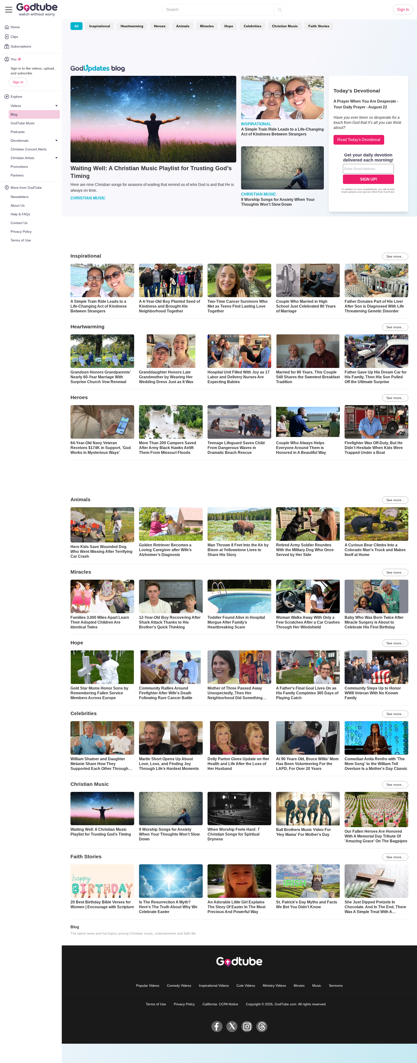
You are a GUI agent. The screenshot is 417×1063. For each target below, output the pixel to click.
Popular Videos (147, 985)
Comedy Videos (179, 985)
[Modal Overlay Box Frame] (368, 173)
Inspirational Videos (214, 985)
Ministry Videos (274, 985)
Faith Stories (318, 26)
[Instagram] (246, 1026)
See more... (395, 256)
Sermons (336, 985)
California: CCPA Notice (220, 1004)
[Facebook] (216, 1026)
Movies (299, 985)
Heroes (160, 26)
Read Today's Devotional (358, 140)
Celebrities (252, 26)
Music (316, 985)
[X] (231, 1026)
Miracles (207, 26)
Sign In (18, 82)
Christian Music (285, 26)
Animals (182, 26)
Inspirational (99, 26)
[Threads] (261, 1026)
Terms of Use (156, 1004)
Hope (228, 26)
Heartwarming (132, 26)
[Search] (280, 10)
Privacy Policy (184, 1004)
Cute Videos (245, 985)
